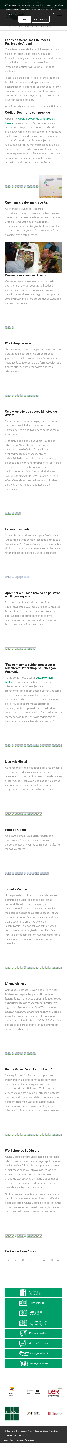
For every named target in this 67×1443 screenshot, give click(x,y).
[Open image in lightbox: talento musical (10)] (33, 981)
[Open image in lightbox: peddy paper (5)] (17, 1148)
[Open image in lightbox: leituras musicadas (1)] (5, 591)
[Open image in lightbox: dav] (5, 1067)
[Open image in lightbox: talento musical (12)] (39, 981)
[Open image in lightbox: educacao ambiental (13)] (42, 759)
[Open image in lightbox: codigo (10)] (33, 200)
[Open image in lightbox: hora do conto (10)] (33, 887)
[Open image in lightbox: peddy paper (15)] (48, 1148)
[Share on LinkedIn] (30, 1260)
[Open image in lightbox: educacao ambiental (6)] (20, 759)
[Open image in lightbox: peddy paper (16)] (51, 1148)
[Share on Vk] (44, 1260)
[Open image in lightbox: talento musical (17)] (54, 981)
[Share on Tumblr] (37, 1260)
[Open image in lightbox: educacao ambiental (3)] (11, 759)
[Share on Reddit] (51, 1260)
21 (57, 198)
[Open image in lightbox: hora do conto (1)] (5, 887)
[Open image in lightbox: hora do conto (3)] (11, 887)
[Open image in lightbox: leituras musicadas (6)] (20, 591)
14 (40, 198)
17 (47, 198)
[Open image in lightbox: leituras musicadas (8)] (26, 591)
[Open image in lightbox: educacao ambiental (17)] (54, 759)
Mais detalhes (40, 19)
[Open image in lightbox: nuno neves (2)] (8, 527)
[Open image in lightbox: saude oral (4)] (14, 1249)
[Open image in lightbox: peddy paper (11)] (36, 1148)
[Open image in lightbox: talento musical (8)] (26, 981)
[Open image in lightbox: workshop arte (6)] (20, 409)
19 (52, 198)
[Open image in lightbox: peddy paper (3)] (11, 1148)
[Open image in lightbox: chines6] (23, 1067)
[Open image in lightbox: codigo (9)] (29, 200)
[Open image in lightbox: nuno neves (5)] (17, 527)
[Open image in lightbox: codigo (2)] (8, 200)
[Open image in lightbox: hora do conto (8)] (26, 887)
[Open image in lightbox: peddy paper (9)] (29, 1148)
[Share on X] (15, 1260)
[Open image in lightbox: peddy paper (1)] (5, 1148)
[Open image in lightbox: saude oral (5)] (17, 1249)
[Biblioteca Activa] (33, 1333)
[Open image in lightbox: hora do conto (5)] (17, 887)
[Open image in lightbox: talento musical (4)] (14, 981)
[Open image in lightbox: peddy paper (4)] (14, 1148)
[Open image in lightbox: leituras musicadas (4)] (14, 591)
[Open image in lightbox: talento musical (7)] (23, 981)
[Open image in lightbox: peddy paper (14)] (45, 1148)
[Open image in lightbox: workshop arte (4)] (14, 409)
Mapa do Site (8, 1440)
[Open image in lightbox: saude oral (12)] (39, 1249)
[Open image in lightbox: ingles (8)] (26, 662)
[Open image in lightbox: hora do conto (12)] (39, 887)
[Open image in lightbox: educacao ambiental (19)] (61, 759)
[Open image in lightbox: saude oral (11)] (36, 1249)
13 (37, 198)
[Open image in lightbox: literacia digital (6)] (20, 827)
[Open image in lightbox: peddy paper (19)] (61, 1148)
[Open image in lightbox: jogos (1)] (58, 273)
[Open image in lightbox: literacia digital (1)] (5, 827)
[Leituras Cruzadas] (33, 1343)
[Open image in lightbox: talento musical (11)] (36, 981)
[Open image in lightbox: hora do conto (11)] (36, 887)
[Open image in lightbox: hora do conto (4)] (14, 887)
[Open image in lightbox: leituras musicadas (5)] (17, 591)
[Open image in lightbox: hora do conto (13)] (42, 887)
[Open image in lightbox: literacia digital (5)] (17, 827)
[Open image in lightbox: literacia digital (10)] (33, 827)
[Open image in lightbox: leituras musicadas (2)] (8, 591)
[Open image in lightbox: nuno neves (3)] (11, 527)
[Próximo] (55, 183)
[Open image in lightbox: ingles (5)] (17, 662)
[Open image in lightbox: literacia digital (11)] (36, 827)
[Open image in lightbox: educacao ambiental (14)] (45, 759)
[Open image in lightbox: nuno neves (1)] (5, 527)
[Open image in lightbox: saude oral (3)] (11, 1249)
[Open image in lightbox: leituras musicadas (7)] (23, 591)
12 (35, 198)
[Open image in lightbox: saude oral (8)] (26, 1249)
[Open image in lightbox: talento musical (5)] (17, 981)
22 (60, 198)
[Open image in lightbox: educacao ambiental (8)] (26, 759)
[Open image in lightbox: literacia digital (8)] (26, 827)
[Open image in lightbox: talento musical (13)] (42, 981)
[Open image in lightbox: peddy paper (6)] (20, 1148)
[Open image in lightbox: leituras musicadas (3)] (11, 591)
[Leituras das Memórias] (33, 1313)
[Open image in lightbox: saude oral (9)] (29, 1249)
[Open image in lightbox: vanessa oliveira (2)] (11, 341)
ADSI (28, 1435)
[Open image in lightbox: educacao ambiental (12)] (39, 759)
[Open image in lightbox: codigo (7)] (23, 200)
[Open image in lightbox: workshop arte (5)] (17, 409)
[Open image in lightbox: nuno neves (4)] (14, 527)
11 (32, 198)
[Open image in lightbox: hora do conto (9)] (29, 887)
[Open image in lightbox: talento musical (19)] (61, 981)
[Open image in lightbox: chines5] (20, 1067)
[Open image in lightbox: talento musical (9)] (29, 981)
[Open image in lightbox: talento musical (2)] (8, 981)
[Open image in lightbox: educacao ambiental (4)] (14, 759)
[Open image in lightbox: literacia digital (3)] (11, 827)
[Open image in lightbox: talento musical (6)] (20, 981)
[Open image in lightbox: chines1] (8, 1067)
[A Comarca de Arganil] (33, 1323)
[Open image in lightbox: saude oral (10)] (33, 1249)
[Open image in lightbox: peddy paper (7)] (23, 1148)
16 (45, 198)
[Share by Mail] (58, 1260)
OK (24, 19)
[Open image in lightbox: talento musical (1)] (5, 981)
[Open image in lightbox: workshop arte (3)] (11, 409)
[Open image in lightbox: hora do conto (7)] (23, 887)
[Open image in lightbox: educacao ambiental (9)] (29, 759)
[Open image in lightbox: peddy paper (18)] (58, 1148)
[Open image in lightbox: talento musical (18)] (58, 981)
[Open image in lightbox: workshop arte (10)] (33, 409)
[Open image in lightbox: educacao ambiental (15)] (48, 759)
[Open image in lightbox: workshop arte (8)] (26, 409)
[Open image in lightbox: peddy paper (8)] (26, 1148)
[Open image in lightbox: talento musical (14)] (45, 981)
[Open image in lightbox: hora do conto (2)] (8, 887)
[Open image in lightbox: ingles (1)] (5, 662)
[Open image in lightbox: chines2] (11, 1067)
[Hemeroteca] (33, 1303)
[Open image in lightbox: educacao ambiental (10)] (33, 759)
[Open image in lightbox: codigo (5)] (17, 200)
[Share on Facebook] (8, 1260)
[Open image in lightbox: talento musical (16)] (51, 981)
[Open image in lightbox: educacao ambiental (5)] (17, 759)
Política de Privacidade (25, 1440)
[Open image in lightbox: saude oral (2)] (8, 1249)
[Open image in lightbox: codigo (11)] (36, 200)
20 (55, 198)
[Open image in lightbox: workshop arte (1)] (5, 409)
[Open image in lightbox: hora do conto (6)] (20, 887)
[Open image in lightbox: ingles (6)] (20, 662)
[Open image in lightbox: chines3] (14, 1067)
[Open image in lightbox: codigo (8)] (26, 200)
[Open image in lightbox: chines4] (17, 1067)
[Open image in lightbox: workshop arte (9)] (29, 409)
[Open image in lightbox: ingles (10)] (33, 662)
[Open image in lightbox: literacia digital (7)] (23, 827)
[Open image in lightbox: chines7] (26, 1067)
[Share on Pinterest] (22, 1260)
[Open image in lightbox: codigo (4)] (14, 200)
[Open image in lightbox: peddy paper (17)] (54, 1148)
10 (30, 198)
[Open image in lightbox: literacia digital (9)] (29, 827)
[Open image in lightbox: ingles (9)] (29, 662)
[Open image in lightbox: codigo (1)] (5, 200)
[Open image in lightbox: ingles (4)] (14, 662)
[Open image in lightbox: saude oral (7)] (23, 1249)
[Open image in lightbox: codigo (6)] (20, 200)
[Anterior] (12, 183)
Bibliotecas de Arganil (25, 1431)
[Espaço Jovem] (33, 1363)
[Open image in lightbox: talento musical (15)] (48, 981)
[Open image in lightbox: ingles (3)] (11, 662)
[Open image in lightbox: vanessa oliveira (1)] (8, 341)
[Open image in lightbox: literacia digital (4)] (14, 827)
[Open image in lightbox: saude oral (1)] (5, 1249)
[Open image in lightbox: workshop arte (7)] (23, 409)
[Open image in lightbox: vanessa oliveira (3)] (5, 341)
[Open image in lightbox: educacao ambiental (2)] (8, 759)
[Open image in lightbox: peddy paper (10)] (33, 1148)
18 (50, 198)
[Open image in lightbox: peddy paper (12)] (39, 1148)
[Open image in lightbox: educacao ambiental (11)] (36, 759)
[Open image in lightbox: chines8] (29, 1067)
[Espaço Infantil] (33, 1353)
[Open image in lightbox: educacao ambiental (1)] (5, 759)
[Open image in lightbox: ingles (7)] (23, 662)
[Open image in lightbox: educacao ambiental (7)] (23, 759)
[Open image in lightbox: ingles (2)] (8, 662)
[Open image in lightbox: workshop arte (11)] (36, 409)
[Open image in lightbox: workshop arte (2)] (8, 409)
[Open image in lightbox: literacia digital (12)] (39, 827)
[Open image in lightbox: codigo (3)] (11, 200)
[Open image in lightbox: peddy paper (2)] (8, 1148)
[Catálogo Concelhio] (33, 1292)
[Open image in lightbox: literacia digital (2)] (8, 827)
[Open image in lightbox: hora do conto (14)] (45, 887)
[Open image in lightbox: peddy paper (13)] (42, 1148)
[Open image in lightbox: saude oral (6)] (20, 1249)
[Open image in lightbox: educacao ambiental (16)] (51, 759)
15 (42, 198)
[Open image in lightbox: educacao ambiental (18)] (58, 759)
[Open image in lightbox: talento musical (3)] (11, 981)
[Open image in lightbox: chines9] (33, 1067)
